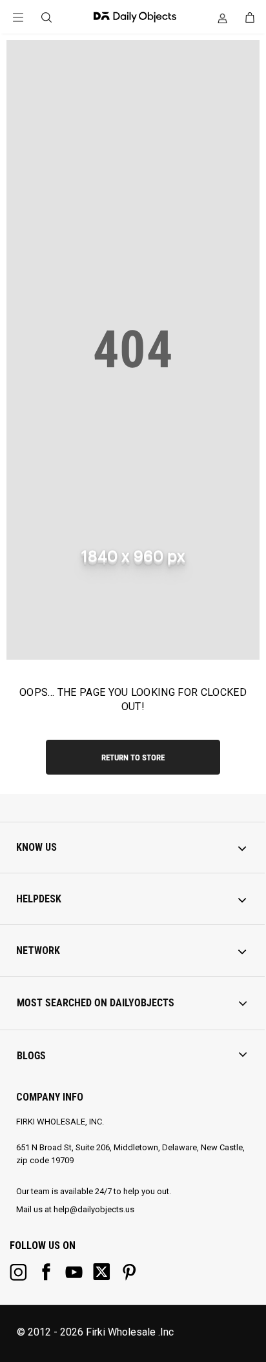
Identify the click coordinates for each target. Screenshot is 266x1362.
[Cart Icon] (250, 17)
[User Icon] (222, 18)
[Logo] (131, 17)
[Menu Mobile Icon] (18, 18)
